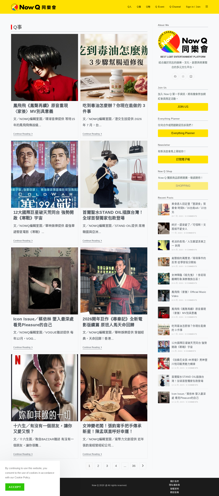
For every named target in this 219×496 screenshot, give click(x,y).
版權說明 (174, 489)
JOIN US (183, 106)
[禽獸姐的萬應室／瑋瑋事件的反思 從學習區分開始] (164, 261)
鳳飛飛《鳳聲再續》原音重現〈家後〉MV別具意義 (40, 108)
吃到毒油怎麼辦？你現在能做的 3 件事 (114, 108)
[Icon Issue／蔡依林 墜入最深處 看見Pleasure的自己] (164, 397)
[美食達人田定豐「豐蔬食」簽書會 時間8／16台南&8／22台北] (164, 209)
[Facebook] (175, 76)
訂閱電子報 (183, 159)
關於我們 (174, 481)
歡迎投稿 (174, 492)
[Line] (191, 76)
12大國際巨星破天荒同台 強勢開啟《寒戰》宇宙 (43, 215)
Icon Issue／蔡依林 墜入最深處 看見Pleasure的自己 (43, 322)
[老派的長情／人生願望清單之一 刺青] (164, 245)
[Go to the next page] (142, 465)
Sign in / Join (193, 6)
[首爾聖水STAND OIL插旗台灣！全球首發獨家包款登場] (164, 380)
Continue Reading (23, 134)
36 (134, 466)
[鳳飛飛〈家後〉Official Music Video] (164, 295)
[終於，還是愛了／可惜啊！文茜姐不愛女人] (164, 228)
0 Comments (191, 216)
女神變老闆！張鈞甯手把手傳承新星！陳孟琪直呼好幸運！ (112, 428)
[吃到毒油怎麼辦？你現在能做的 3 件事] (164, 329)
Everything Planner (183, 133)
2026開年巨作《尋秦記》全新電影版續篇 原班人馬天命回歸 (113, 322)
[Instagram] (183, 76)
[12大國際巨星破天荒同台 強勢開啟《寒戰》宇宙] (164, 346)
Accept (15, 487)
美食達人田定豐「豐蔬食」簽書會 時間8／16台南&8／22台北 (189, 207)
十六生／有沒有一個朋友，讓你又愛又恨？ (42, 428)
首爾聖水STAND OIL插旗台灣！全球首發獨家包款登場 (113, 215)
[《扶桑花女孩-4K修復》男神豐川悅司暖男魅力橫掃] (164, 363)
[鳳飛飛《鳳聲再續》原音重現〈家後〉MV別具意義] (164, 312)
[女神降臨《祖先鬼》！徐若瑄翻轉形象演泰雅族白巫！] (164, 278)
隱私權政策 (174, 485)
